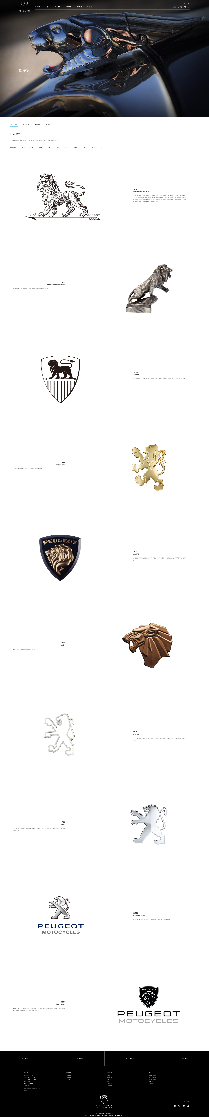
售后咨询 (109, 1077)
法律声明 (151, 1081)
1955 (49, 147)
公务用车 (57, 7)
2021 (102, 147)
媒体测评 (80, 1058)
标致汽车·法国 (152, 1077)
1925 (31, 147)
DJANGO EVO (28, 1083)
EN (188, 3)
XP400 (26, 1087)
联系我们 (79, 7)
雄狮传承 (38, 125)
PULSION (27, 1085)
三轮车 (48, 7)
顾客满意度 (110, 1083)
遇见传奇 (26, 125)
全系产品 (37, 7)
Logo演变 (14, 125)
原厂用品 (26, 1091)
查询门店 (89, 7)
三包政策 (109, 1075)
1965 (66, 147)
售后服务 (109, 1072)
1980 (75, 147)
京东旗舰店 (68, 1075)
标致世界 (68, 7)
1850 (23, 147)
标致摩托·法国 (152, 1079)
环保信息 (109, 1085)
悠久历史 (49, 125)
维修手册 (109, 1081)
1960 (58, 147)
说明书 (108, 1079)
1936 (40, 147)
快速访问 (68, 1072)
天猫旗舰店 (68, 1077)
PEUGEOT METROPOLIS (32, 1089)
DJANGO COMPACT (30, 1079)
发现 (150, 1072)
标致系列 (26, 1072)
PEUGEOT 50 (28, 1075)
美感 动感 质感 (152, 1075)
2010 (93, 147)
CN (184, 3)
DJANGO (27, 1081)
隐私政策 (151, 1083)
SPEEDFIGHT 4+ (29, 1077)
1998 (84, 147)
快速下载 (184, 1058)
